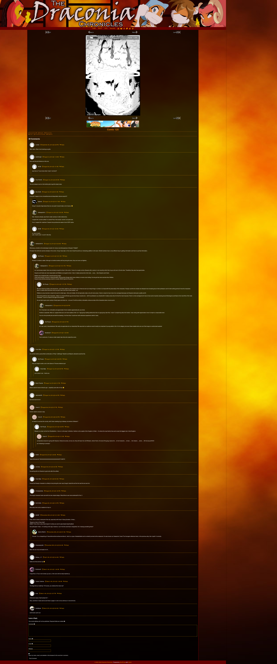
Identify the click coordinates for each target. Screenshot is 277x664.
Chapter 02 (50, 134)
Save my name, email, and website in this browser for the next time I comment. (48, 655)
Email (31, 644)
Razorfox (41, 133)
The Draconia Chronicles (40, 134)
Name (31, 639)
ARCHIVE (112, 28)
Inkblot (130, 662)
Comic (31, 134)
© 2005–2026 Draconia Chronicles (103, 662)
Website (31, 649)
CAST (106, 28)
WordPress (122, 662)
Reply (62, 145)
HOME (94, 28)
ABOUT (100, 28)
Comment (32, 624)
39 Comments (49, 133)
